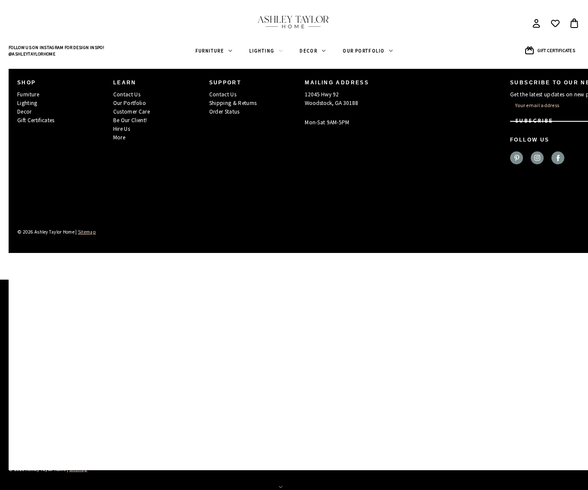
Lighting (261, 51)
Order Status (224, 111)
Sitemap (87, 232)
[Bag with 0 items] (574, 23)
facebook (557, 157)
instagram (537, 157)
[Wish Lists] (555, 23)
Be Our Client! (130, 120)
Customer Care (131, 111)
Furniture (209, 51)
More (119, 137)
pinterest (516, 157)
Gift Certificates (556, 50)
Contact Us (126, 94)
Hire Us (121, 129)
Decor (308, 51)
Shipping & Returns (233, 103)
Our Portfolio (363, 51)
